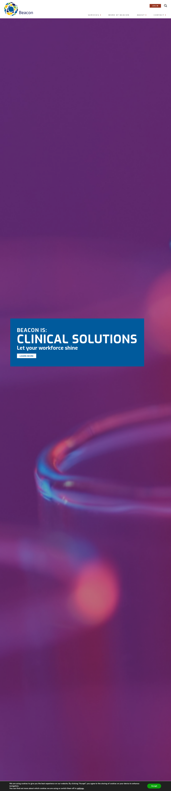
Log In (155, 6)
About (141, 15)
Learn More (27, 356)
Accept (154, 786)
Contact (159, 15)
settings (80, 788)
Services (93, 15)
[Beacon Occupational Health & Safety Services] (18, 8)
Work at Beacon (118, 15)
